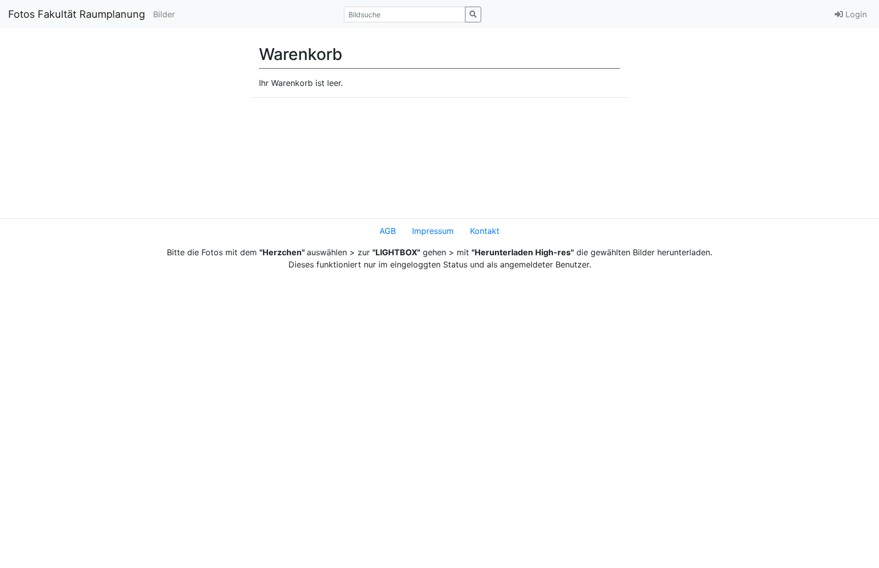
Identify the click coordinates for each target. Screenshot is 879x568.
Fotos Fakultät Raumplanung (76, 14)
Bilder (164, 14)
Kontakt (485, 231)
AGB (387, 231)
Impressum (433, 231)
